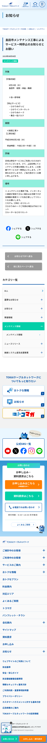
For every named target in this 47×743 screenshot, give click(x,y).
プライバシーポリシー (13, 696)
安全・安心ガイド (11, 673)
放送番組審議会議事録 (13, 679)
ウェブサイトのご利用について (17, 661)
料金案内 (7, 586)
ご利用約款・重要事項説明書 (16, 690)
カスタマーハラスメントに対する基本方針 (22, 702)
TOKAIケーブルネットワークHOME (14, 29)
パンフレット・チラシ (14, 615)
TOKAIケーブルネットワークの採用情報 (20, 714)
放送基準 (7, 667)
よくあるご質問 (10, 600)
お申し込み (8, 644)
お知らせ (32, 29)
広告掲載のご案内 (11, 708)
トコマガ (7, 608)
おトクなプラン (10, 579)
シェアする (17, 228)
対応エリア (8, 593)
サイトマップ (9, 629)
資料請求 (7, 637)
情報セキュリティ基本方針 (14, 684)
